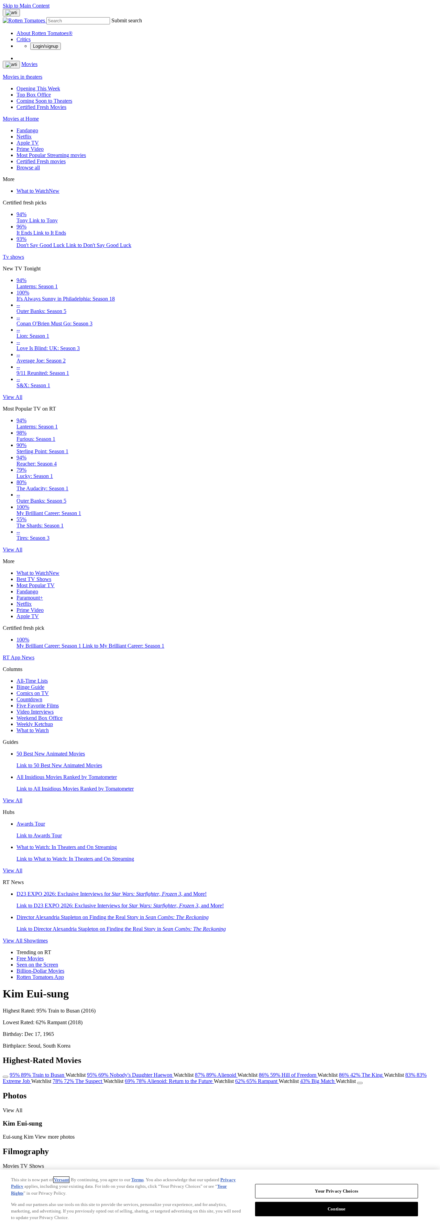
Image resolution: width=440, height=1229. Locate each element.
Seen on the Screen (37, 965)
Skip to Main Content (26, 6)
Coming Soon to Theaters (44, 101)
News (28, 657)
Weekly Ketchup (34, 724)
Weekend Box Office (39, 718)
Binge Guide (30, 687)
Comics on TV (32, 693)
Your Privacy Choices (336, 1191)
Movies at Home (21, 119)
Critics (23, 39)
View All (12, 397)
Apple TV (27, 143)
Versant (61, 1179)
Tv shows (13, 257)
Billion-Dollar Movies (40, 971)
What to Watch (37, 191)
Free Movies (30, 958)
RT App (12, 657)
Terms (137, 1179)
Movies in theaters (22, 77)
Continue (336, 1208)
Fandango (27, 130)
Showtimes (36, 940)
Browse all (28, 167)
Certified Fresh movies (41, 161)
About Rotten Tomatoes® (44, 33)
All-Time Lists (32, 681)
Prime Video (30, 149)
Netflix (24, 136)
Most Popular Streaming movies (51, 155)
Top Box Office (33, 95)
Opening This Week (38, 88)
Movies (29, 64)
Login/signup (45, 46)
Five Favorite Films (37, 705)
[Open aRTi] (11, 12)
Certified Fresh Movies (41, 107)
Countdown (29, 699)
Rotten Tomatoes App (40, 977)
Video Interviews (35, 712)
